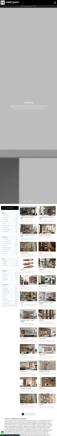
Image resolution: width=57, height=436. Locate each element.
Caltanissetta (6, 293)
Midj (4, 223)
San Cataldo (6, 303)
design (4, 263)
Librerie (34, 6)
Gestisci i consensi (14, 435)
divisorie (5, 277)
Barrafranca (6, 291)
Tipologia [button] (4, 271)
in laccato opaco (7, 243)
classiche (5, 261)
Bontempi (5, 215)
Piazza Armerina (7, 301)
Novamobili (6, 231)
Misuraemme (6, 225)
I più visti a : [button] (5, 284)
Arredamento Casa (28, 6)
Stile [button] (3, 259)
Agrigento (5, 289)
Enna (4, 297)
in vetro (5, 253)
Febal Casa (6, 217)
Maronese (5, 221)
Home (22, 6)
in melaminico (6, 249)
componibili (6, 275)
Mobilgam (5, 227)
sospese (5, 279)
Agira (4, 286)
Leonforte (5, 299)
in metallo (5, 251)
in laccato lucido (7, 241)
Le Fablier (5, 219)
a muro (5, 273)
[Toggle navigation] (55, 3)
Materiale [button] (4, 237)
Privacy (2, 435)
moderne (5, 265)
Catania (5, 295)
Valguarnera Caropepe (9, 305)
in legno (5, 245)
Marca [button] (4, 213)
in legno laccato (7, 247)
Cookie (6, 435)
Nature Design (6, 229)
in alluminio (6, 239)
